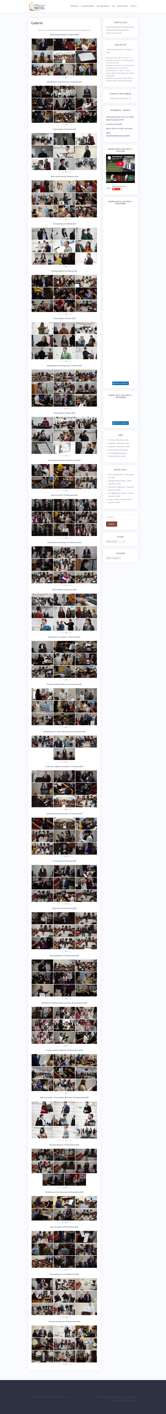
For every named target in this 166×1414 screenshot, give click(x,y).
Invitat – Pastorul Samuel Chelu (120, 499)
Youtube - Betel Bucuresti (118, 440)
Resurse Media (122, 6)
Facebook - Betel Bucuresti (118, 443)
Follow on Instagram (121, 383)
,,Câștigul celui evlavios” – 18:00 (120, 481)
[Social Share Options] (108, 234)
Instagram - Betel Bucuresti (118, 447)
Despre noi (75, 6)
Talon (56, 1397)
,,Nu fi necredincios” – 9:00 (118, 474)
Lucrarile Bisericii (88, 6)
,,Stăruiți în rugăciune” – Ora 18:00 (121, 487)
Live (113, 6)
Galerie (116, 1397)
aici (88, 30)
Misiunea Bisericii (103, 6)
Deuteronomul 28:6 (113, 33)
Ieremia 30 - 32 (125, 98)
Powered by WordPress (37, 1397)
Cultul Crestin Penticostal (118, 450)
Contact (133, 6)
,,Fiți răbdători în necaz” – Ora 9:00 (121, 493)
